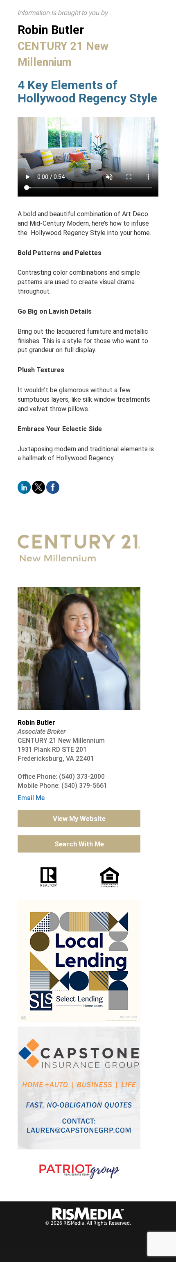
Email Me (31, 798)
